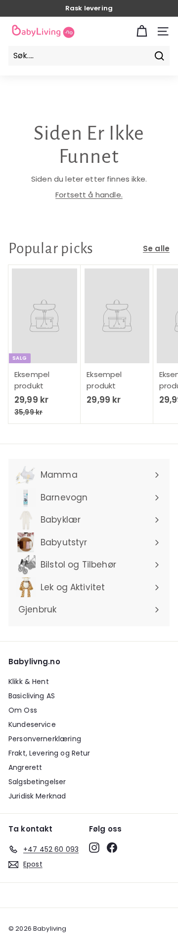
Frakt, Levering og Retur (49, 753)
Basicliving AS (31, 696)
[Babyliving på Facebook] (112, 847)
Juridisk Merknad (37, 796)
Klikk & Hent (28, 681)
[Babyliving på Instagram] (94, 847)
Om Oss (22, 710)
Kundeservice (32, 724)
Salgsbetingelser (37, 782)
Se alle (156, 248)
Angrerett (25, 767)
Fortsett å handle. (89, 195)
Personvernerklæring (44, 739)
